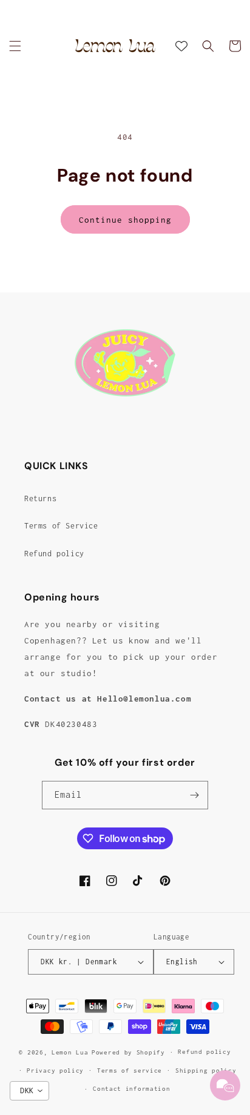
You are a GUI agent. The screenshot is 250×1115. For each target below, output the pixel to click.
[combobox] (29, 1090)
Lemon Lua (70, 1052)
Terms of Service (61, 525)
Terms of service (129, 1070)
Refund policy (54, 553)
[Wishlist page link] (181, 46)
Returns (40, 498)
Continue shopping (125, 220)
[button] (15, 46)
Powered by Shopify (128, 1052)
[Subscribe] (194, 795)
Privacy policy (55, 1070)
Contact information (131, 1088)
